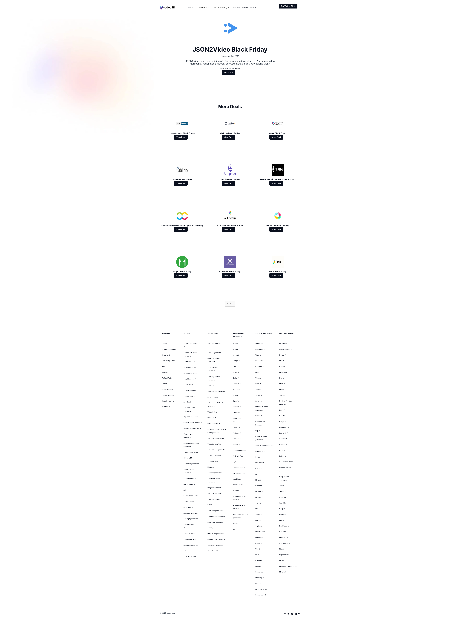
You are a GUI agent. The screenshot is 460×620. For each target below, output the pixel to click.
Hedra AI (282, 514)
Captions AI (259, 366)
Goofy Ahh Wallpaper (215, 545)
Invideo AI (283, 372)
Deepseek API (189, 507)
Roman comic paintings (216, 539)
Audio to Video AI (190, 478)
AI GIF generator (213, 528)
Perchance (237, 439)
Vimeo (235, 343)
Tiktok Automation (214, 499)
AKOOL (282, 486)
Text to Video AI (189, 362)
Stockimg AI (259, 578)
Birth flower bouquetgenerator (240, 516)
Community (166, 355)
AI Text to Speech (214, 455)
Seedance (259, 572)
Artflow (236, 395)
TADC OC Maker (190, 557)
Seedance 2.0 (260, 595)
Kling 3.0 (282, 572)
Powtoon (258, 486)
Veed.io (258, 378)
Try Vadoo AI (288, 6)
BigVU (281, 520)
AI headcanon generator (193, 551)
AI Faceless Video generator (190, 354)
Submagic (259, 343)
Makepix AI (237, 433)
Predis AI (282, 389)
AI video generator (214, 353)
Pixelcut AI (237, 384)
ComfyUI (282, 497)
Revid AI (282, 410)
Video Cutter (212, 412)
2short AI (258, 401)
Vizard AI (258, 395)
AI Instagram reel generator (213, 378)
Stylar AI (236, 378)
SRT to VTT (188, 458)
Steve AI (282, 384)
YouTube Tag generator (216, 450)
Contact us (166, 407)
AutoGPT (210, 386)
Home (190, 7)
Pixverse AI (259, 463)
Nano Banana (238, 485)
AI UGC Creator (189, 534)
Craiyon (258, 503)
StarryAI (258, 566)
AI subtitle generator (191, 464)
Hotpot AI (258, 543)
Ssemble (282, 503)
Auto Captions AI (285, 349)
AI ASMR (236, 490)
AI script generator (214, 473)
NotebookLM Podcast (260, 423)
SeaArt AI (236, 427)
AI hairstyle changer (191, 545)
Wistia (235, 349)
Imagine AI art (237, 419)
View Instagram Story (215, 511)
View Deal (228, 72)
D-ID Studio (211, 505)
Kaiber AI (282, 456)
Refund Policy (167, 378)
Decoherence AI (239, 467)
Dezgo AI (236, 361)
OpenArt (236, 401)
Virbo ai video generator (264, 445)
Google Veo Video (286, 462)
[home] (167, 7)
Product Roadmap (169, 349)
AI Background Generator (189, 526)
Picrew (282, 560)
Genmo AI (283, 439)
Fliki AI (281, 378)
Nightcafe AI (284, 555)
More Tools (211, 418)
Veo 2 (257, 549)
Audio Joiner (188, 385)
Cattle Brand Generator (216, 551)
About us (165, 366)
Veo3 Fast (237, 479)
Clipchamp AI (260, 451)
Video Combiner (190, 396)
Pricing (236, 7)
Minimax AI (259, 491)
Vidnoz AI (258, 416)
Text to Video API (190, 367)
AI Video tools (212, 461)
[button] (204, 7)
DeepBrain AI (284, 427)
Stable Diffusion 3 (239, 450)
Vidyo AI (258, 384)
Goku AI (236, 366)
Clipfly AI (258, 526)
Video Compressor (191, 390)
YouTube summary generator (214, 345)
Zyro (235, 462)
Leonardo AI (283, 433)
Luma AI (282, 450)
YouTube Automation (215, 493)
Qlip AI (257, 431)
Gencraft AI (283, 532)
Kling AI (258, 480)
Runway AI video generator (261, 408)
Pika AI (257, 474)
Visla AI (282, 395)
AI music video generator (189, 471)
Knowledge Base (168, 361)
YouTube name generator (189, 409)
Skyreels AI (237, 407)
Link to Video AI (189, 484)
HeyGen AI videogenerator (285, 402)
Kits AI (281, 549)
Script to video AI (190, 379)
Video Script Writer (214, 444)
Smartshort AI (260, 532)
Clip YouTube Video (191, 417)
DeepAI (282, 509)
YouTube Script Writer (215, 438)
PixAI (257, 509)
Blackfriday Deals (214, 423)
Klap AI (282, 361)
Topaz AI (282, 491)
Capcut (282, 366)
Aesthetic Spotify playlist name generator (216, 430)
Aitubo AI (236, 389)
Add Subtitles (188, 402)
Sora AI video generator (216, 391)
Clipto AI (258, 560)
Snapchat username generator (191, 444)
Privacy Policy (167, 389)
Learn (253, 7)
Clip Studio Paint (239, 473)
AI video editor (212, 397)
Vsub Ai (258, 355)
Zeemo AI (283, 355)
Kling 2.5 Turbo (261, 589)
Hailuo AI (258, 468)
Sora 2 (235, 523)
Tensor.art (237, 444)
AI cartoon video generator (213, 480)
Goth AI (258, 583)
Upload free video (190, 373)
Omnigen (236, 412)
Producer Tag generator (288, 566)
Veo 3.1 (235, 529)
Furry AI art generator (215, 534)
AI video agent (189, 501)
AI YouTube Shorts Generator (190, 345)
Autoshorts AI (260, 349)
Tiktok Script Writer (191, 452)
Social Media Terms (191, 496)
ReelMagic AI (284, 526)
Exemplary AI (284, 343)
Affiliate (245, 7)
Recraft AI (259, 537)
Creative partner (168, 401)
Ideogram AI (283, 537)
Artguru (236, 372)
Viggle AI (258, 514)
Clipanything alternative (192, 428)
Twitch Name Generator (188, 435)
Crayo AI (282, 421)
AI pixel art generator (215, 522)
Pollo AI (258, 520)
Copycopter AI (284, 543)
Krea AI (258, 497)
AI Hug (186, 490)
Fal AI (257, 555)
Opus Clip (259, 361)
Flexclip (282, 416)
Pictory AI (258, 372)
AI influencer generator (216, 516)
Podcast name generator (193, 422)
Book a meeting (168, 395)
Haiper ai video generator (261, 438)
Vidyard (236, 355)
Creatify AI (283, 444)
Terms (164, 384)
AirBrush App (238, 456)
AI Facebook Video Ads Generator (216, 404)
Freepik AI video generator (285, 469)
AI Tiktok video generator (212, 369)
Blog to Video (212, 467)
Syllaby (258, 457)
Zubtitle (258, 389)
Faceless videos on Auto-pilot (214, 360)
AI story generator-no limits (240, 498)
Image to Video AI (214, 488)
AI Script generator (191, 519)
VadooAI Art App (190, 539)
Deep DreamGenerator (284, 478)
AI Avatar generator (191, 513)
